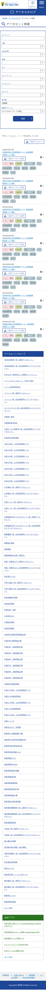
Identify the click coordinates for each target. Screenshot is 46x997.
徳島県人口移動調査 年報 (13, 733)
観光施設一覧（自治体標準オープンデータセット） (21, 888)
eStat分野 (5, 51)
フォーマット (7, 75)
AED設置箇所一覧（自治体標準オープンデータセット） (22, 367)
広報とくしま (9, 721)
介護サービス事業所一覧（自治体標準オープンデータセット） (22, 430)
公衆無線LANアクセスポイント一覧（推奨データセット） (22, 518)
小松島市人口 (9, 616)
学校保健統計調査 (10, 597)
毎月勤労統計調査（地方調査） (15, 847)
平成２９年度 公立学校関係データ (17, 703)
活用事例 (31, 975)
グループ (5, 92)
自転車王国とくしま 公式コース (16, 874)
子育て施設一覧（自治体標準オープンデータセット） (22, 590)
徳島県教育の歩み (10, 764)
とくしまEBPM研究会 (12, 387)
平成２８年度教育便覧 (12, 696)
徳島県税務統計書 (10, 795)
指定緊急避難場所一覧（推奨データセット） (20, 808)
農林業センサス (10, 896)
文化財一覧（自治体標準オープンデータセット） (22, 835)
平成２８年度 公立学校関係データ (17, 690)
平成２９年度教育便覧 (12, 709)
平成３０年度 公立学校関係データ (17, 715)
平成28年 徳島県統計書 (13, 672)
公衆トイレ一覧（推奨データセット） (18, 502)
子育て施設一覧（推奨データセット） (18, 583)
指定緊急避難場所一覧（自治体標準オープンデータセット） (22, 815)
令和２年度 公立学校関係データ (16, 444)
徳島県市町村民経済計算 (13, 746)
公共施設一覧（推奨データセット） (17, 487)
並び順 (4, 100)
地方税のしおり (10, 576)
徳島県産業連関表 (10, 783)
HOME (4, 18)
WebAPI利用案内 (28, 978)
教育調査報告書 (10, 823)
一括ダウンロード (36, 142)
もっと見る (8, 908)
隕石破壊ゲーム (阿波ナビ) (14, 938)
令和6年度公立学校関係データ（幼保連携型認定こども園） (17, 211)
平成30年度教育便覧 (11, 684)
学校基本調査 (9, 604)
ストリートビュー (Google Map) (16, 945)
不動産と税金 (9, 417)
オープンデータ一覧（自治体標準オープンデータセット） (22, 409)
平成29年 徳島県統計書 (13, 678)
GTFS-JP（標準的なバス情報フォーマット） (21, 375)
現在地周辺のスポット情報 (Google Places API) (22, 932)
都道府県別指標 (10, 902)
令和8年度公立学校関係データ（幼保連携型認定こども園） (17, 153)
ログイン (32, 7)
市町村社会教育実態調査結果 (15, 635)
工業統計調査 (9, 622)
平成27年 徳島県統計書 (13, 665)
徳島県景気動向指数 (11, 771)
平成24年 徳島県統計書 (13, 647)
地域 (3, 59)
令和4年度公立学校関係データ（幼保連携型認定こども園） (17, 268)
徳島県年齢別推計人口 (12, 752)
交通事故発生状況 (10, 423)
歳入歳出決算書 (10, 841)
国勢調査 (7, 549)
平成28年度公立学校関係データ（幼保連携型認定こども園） (18, 325)
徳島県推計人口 (10, 758)
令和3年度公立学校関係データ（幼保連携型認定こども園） (17, 297)
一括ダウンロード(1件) (15, 159)
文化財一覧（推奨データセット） (16, 829)
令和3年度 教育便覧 (11, 438)
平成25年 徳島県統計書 (13, 653)
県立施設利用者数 (10, 862)
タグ (3, 67)
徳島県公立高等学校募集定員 (15, 740)
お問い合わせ (19, 975)
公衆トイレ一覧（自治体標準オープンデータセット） (22, 509)
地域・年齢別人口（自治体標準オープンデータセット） (22, 569)
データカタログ (25, 12)
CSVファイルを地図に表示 (14, 951)
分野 (3, 43)
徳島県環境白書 (10, 777)
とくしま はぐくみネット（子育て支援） (19, 381)
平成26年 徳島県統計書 (13, 659)
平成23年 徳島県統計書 (12, 641)
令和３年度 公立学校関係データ (16, 450)
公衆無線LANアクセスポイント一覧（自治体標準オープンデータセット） (22, 527)
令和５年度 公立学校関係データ (16, 462)
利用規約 (5, 975)
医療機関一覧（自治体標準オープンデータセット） (21, 535)
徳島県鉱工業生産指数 (12, 801)
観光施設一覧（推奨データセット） (17, 881)
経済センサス (9, 868)
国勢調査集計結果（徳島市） (15, 555)
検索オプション (7, 108)
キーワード (6, 35)
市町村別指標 (9, 628)
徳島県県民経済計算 (11, 789)
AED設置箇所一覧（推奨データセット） (19, 360)
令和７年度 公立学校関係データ (16, 475)
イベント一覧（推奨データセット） (17, 393)
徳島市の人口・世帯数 (12, 727)
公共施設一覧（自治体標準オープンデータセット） (21, 494)
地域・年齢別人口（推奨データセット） (19, 562)
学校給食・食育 (10, 610)
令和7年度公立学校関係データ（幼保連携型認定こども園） (17, 182)
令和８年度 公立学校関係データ (16, 481)
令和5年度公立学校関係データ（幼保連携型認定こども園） (17, 239)
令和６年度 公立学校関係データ (16, 469)
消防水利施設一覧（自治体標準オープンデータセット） (22, 855)
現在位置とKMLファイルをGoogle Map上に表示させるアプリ (23, 925)
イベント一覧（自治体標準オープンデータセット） (21, 400)
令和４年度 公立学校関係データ (16, 456)
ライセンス (6, 84)
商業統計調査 (9, 543)
